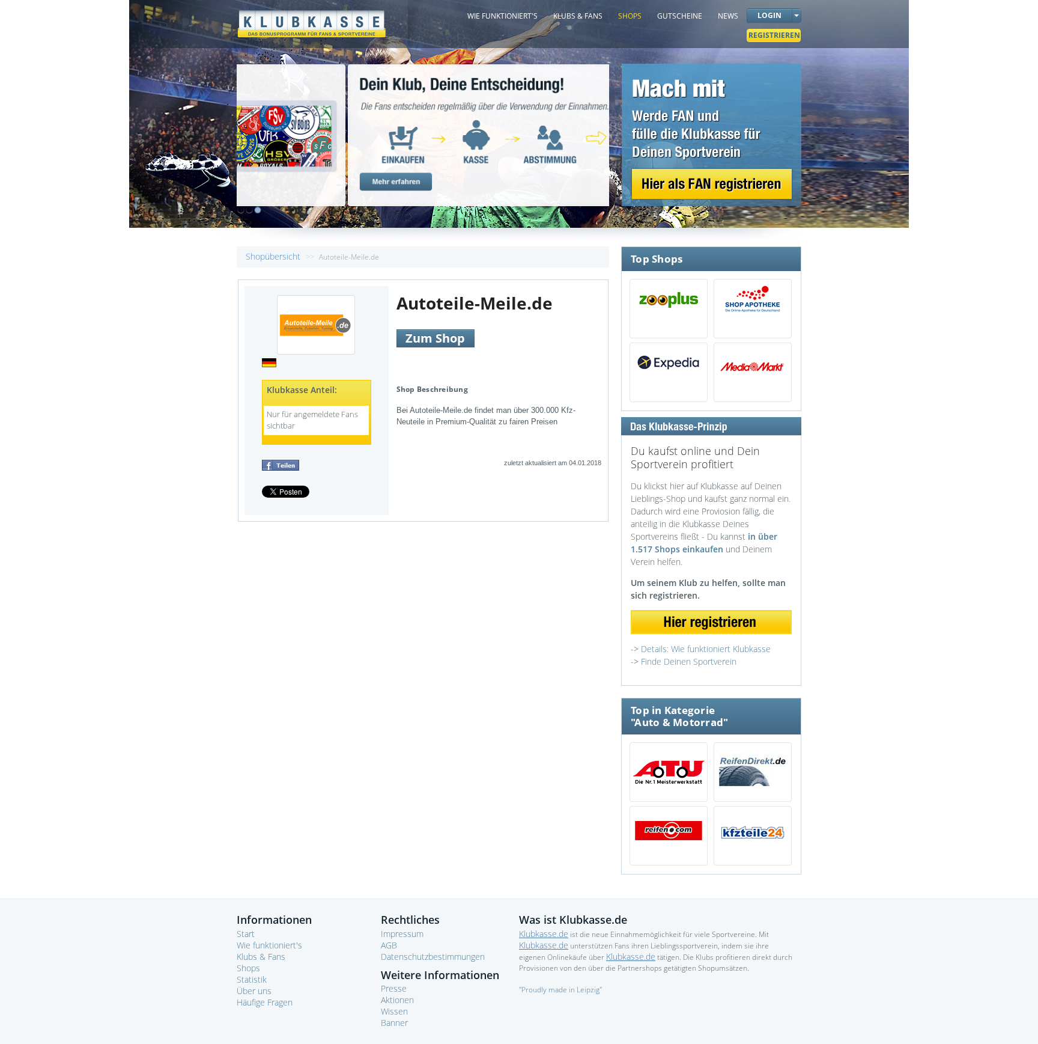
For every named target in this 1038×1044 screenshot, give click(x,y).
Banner (394, 1022)
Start (246, 933)
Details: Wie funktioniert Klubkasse (706, 649)
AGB (389, 945)
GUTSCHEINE (679, 16)
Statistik (252, 979)
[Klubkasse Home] (312, 18)
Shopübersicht (274, 256)
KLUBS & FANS (577, 16)
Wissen (394, 1011)
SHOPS (630, 16)
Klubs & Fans (261, 956)
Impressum (402, 933)
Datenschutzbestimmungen (433, 956)
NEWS (728, 16)
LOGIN (769, 15)
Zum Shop (435, 338)
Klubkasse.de (543, 933)
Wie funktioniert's (269, 945)
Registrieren (774, 35)
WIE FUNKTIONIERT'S (502, 16)
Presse (394, 988)
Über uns (254, 991)
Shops (248, 968)
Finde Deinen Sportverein (688, 661)
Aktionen (397, 1000)
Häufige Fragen (265, 1002)
